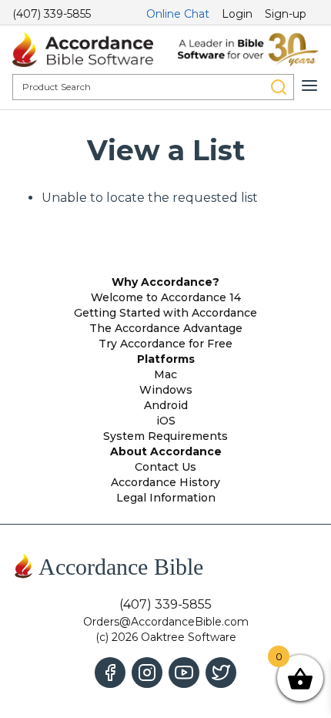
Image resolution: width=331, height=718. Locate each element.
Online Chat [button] (177, 14)
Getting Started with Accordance (165, 313)
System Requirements (165, 436)
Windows (165, 390)
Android (166, 405)
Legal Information (166, 498)
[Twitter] (221, 672)
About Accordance (166, 451)
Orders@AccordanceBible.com (166, 622)
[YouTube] (184, 672)
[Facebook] (110, 672)
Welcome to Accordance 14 (166, 297)
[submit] (278, 87)
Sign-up (285, 14)
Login (237, 14)
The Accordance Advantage (165, 328)
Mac (165, 374)
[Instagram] (147, 672)
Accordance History (165, 482)
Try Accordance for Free (165, 344)
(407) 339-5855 (51, 14)
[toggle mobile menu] (309, 85)
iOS (166, 421)
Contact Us (165, 467)
